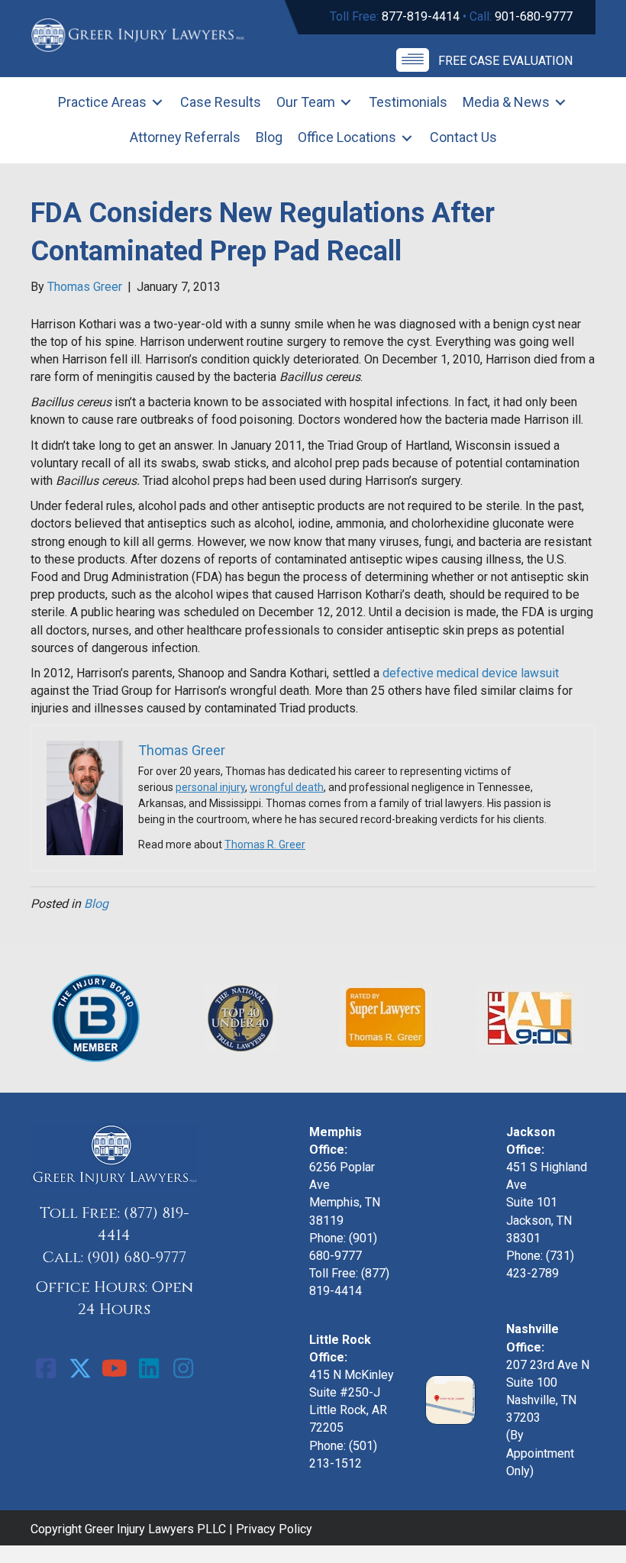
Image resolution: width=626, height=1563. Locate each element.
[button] (46, 1368)
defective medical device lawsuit (470, 673)
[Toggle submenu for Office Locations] (407, 138)
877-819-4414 (421, 16)
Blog (96, 903)
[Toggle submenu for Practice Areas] (157, 102)
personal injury (210, 787)
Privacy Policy (274, 1529)
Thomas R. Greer (264, 844)
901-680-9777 (534, 16)
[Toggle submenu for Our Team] (346, 102)
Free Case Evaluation (505, 60)
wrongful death (287, 787)
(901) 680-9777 (136, 1257)
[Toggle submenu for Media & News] (560, 102)
